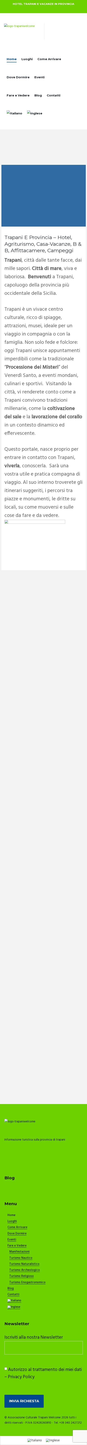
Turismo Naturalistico (24, 1264)
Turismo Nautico (20, 1258)
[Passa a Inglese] (35, 114)
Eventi (39, 77)
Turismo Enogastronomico (27, 1282)
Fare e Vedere (18, 95)
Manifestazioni (19, 1252)
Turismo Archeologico (24, 1270)
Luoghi (27, 59)
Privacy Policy (21, 1377)
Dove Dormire (18, 77)
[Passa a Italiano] (34, 1440)
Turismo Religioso (21, 1276)
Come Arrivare (49, 59)
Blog (38, 95)
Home (12, 59)
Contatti (53, 95)
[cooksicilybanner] (34, 522)
